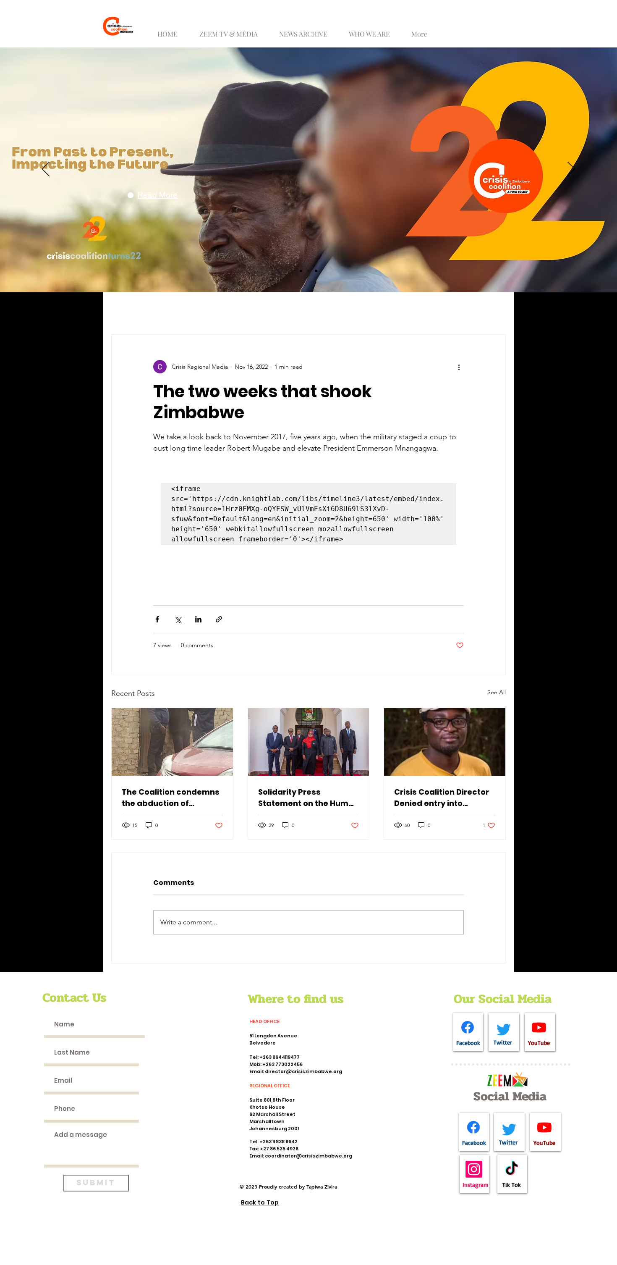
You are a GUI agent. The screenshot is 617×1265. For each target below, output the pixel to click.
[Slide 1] (301, 271)
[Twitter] (503, 1029)
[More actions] (459, 367)
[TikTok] (511, 1169)
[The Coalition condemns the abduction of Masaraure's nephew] (172, 742)
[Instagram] (473, 1169)
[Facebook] (467, 1027)
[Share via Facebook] (157, 619)
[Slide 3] (316, 271)
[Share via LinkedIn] (198, 619)
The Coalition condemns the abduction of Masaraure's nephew (171, 798)
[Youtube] (539, 1027)
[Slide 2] (308, 271)
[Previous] (46, 170)
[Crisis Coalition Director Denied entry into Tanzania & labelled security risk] (444, 742)
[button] (232, 30)
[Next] (571, 170)
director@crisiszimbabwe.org (303, 1071)
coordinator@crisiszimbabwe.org (308, 1155)
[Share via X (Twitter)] (178, 619)
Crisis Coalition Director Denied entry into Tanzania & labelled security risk (441, 798)
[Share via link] (219, 619)
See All (496, 692)
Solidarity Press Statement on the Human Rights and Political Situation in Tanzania (308, 798)
